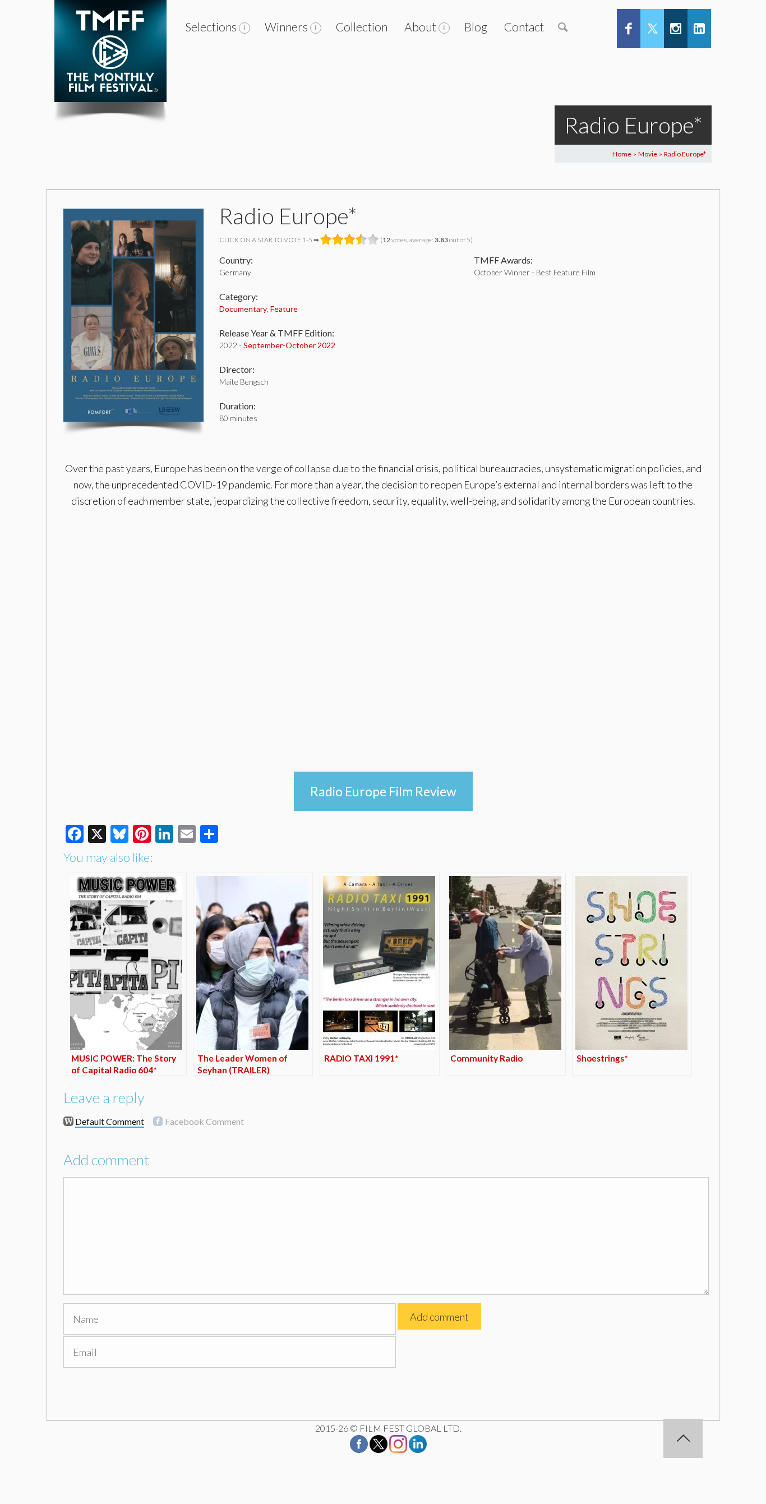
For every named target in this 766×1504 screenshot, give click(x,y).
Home (621, 154)
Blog (475, 27)
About (420, 27)
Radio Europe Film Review (383, 791)
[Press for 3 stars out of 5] (350, 239)
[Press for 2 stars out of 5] (338, 239)
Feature (284, 308)
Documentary (243, 308)
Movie (647, 154)
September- (264, 345)
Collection (361, 27)
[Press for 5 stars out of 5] (373, 239)
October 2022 (310, 345)
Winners (286, 27)
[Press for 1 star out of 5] (326, 239)
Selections (211, 27)
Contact (524, 27)
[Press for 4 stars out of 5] (361, 239)
